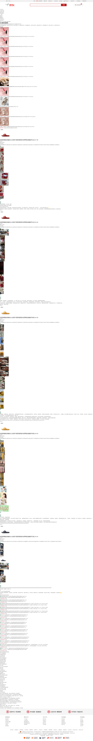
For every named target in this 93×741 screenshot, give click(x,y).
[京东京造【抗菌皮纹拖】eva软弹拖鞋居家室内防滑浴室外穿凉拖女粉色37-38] (14, 640)
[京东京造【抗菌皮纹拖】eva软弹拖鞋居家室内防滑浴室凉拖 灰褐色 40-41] (14, 614)
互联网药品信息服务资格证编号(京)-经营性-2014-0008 (52, 731)
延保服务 (81, 721)
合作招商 (26, 729)
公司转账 (44, 724)
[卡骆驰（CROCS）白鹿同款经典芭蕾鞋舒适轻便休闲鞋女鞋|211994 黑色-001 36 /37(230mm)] (4, 31)
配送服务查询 (26, 721)
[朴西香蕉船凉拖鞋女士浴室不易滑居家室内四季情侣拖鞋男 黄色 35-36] (5, 311)
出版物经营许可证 (38, 733)
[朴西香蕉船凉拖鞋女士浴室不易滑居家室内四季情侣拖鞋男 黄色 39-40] (5, 427)
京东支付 (47, 735)
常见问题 (7, 723)
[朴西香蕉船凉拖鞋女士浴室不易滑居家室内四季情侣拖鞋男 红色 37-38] (5, 133)
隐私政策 (65, 729)
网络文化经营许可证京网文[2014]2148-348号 (51, 733)
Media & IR (81, 729)
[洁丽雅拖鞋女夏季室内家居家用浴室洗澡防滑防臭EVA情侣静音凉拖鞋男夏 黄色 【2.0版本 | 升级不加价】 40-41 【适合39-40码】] (24, 611)
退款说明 (63, 721)
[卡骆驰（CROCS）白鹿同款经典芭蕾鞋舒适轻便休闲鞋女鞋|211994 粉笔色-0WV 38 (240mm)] (4, 121)
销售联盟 (50, 729)
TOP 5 (1, 593)
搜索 (64, 4)
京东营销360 (17, 707)
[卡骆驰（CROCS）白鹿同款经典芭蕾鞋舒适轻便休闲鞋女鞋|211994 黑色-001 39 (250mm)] (4, 51)
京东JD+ (81, 725)
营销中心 (36, 729)
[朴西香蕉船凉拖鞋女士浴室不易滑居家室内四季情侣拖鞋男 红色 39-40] (5, 216)
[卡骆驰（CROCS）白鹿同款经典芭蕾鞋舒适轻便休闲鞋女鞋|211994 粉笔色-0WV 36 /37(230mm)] (4, 111)
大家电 (6, 724)
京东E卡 (81, 723)
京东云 (51, 735)
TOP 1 (1, 210)
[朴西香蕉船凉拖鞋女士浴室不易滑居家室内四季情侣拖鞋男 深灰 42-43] (5, 530)
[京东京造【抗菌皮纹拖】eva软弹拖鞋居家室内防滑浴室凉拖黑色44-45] (13, 622)
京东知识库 (2, 10)
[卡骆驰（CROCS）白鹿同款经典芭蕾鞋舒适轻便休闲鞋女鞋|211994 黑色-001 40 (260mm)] (4, 71)
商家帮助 (31, 729)
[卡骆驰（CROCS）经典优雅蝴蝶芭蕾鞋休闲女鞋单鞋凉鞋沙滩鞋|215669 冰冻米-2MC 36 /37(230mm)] (4, 81)
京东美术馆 (2, 19)
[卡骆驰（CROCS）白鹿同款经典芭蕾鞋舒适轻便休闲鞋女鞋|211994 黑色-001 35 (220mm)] (4, 61)
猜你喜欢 (1, 26)
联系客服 (7, 725)
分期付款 (44, 721)
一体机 (1, 14)
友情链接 (45, 729)
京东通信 (81, 724)
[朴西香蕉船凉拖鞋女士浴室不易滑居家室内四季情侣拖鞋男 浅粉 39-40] (13, 596)
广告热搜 (21, 707)
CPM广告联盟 (6, 707)
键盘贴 (1, 16)
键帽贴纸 (1, 17)
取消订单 (63, 724)
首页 (1, 21)
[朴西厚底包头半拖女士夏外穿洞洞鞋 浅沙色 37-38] (4, 101)
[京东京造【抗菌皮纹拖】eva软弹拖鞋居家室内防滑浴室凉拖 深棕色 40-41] (14, 633)
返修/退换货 (63, 723)
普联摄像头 (2, 13)
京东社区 (55, 729)
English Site (75, 729)
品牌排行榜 (2, 11)
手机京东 (40, 729)
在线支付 (44, 720)
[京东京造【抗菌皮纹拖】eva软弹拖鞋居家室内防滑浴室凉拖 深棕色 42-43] (14, 618)
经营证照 (61, 734)
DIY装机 (81, 720)
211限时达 (26, 720)
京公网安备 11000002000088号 (27, 731)
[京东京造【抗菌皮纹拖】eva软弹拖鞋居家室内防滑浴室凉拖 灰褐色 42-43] (14, 629)
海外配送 (25, 724)
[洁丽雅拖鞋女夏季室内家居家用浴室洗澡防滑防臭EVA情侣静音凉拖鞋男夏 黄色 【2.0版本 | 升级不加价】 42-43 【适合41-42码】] (24, 607)
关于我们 (11, 729)
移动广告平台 (12, 707)
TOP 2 (1, 305)
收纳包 (1, 15)
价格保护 (63, 720)
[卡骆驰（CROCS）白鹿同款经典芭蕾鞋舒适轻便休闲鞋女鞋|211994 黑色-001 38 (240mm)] (4, 41)
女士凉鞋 (4, 21)
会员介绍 (7, 720)
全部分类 (1, 9)
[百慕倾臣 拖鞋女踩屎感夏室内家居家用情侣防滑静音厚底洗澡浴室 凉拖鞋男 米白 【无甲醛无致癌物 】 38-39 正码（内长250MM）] (24, 644)
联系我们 (16, 729)
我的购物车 (79, 4)
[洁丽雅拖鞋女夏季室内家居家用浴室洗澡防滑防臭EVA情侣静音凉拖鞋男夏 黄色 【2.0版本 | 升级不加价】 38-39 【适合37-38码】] (24, 603)
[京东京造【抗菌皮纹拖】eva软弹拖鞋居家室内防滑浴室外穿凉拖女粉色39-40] (14, 637)
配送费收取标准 (27, 723)
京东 (14, 5)
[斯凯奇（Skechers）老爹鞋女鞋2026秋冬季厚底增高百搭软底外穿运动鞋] (14, 648)
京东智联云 (2, 707)
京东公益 (69, 729)
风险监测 (60, 729)
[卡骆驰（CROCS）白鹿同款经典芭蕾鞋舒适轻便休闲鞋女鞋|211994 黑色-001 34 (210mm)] (4, 91)
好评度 (3, 142)
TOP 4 (1, 524)
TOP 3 (1, 421)
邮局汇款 (44, 723)
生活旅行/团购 (7, 721)
